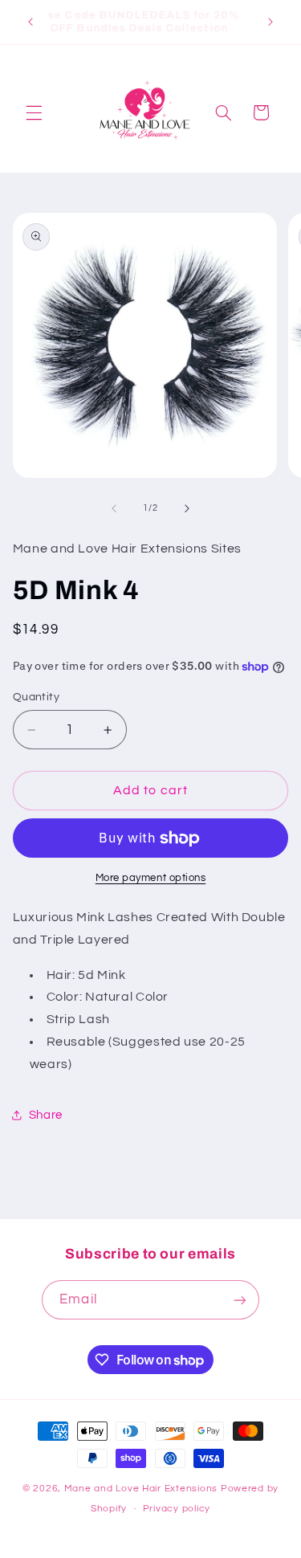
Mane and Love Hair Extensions (142, 1488)
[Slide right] (187, 508)
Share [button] (46, 1115)
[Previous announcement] (30, 21)
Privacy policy (176, 1508)
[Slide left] (114, 508)
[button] (33, 112)
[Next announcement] (270, 21)
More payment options (151, 878)
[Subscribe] (239, 1299)
